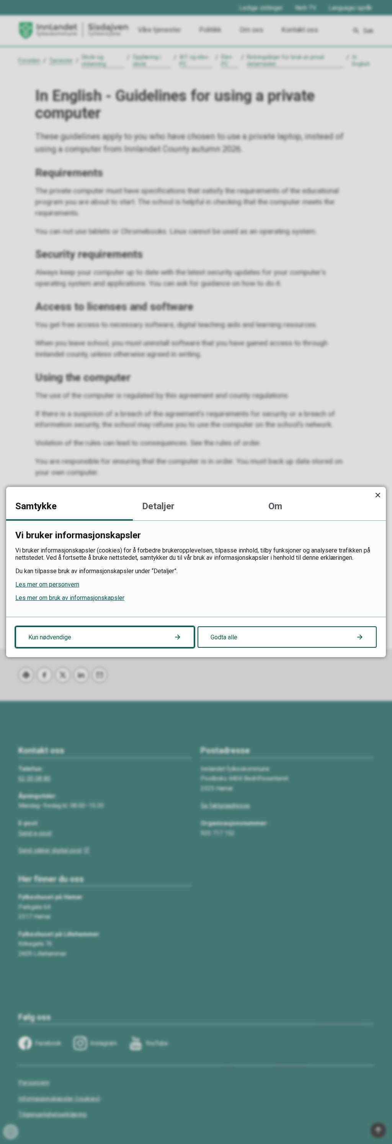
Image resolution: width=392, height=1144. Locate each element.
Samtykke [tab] (36, 506)
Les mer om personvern (47, 584)
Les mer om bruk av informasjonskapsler (69, 597)
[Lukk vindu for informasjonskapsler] (377, 494)
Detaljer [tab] (158, 506)
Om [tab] (275, 506)
